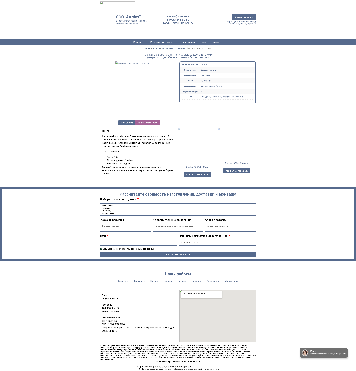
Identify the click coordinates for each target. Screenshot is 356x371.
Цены (203, 42)
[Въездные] (177, 205)
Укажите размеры (112, 220)
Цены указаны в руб (195, 349)
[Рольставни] (177, 213)
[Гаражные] (177, 208)
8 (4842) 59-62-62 (178, 16)
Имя (103, 236)
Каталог (137, 42)
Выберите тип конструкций (118, 199)
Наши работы (188, 42)
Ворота (156, 48)
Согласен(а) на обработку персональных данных (128, 249)
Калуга (166, 23)
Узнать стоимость (147, 122)
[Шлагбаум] (177, 210)
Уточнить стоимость (197, 174)
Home (148, 48)
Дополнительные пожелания (172, 220)
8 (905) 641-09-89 (178, 19)
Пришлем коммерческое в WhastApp (203, 236)
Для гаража (180, 48)
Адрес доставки (215, 220)
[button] (244, 17)
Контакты (217, 42)
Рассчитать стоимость (162, 42)
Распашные (167, 48)
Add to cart (127, 122)
